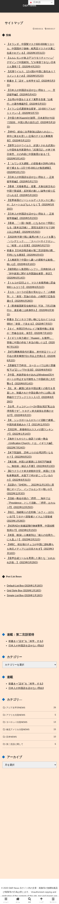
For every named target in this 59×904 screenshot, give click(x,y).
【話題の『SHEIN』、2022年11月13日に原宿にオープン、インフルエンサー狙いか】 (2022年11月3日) (30, 489)
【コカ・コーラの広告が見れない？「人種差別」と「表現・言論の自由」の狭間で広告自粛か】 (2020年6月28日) (31, 296)
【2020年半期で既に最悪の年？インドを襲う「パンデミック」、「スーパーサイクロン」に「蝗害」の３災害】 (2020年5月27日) (31, 241)
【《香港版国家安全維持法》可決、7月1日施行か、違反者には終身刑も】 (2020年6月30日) (31, 310)
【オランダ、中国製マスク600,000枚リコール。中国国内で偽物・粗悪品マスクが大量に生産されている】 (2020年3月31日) (31, 48)
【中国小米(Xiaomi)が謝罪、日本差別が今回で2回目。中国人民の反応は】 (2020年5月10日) (31, 122)
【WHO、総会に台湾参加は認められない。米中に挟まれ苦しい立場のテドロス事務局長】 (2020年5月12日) (30, 136)
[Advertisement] (29, 795)
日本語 (37, 2)
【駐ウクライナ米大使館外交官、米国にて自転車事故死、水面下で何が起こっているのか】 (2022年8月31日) (31, 475)
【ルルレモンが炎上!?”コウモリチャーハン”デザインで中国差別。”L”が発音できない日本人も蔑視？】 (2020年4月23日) (31, 62)
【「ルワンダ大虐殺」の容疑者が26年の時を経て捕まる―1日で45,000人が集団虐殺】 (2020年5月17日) (31, 168)
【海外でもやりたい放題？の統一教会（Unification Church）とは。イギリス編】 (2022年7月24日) (30, 443)
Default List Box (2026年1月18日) (25, 585)
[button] (53, 573)
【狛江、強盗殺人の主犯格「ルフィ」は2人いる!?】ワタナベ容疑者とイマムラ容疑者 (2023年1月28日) (30, 516)
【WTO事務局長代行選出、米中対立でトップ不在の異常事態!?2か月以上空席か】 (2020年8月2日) (31, 356)
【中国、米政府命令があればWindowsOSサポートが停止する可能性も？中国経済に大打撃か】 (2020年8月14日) (31, 379)
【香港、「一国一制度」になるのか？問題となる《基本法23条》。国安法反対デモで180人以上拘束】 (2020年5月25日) (31, 227)
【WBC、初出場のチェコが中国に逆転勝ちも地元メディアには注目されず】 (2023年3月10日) (30, 549)
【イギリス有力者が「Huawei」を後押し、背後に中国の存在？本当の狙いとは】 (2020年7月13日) (31, 342)
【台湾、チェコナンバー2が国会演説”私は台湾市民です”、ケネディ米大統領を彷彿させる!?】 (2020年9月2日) (31, 411)
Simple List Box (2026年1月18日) (25, 595)
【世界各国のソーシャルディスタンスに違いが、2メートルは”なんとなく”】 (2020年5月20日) (31, 204)
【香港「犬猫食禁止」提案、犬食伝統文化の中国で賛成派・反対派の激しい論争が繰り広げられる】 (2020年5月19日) (31, 191)
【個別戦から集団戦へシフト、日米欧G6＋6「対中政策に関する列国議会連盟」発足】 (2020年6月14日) (31, 273)
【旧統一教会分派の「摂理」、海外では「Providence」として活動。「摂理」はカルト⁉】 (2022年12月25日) (31, 503)
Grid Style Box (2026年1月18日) (24, 590)
